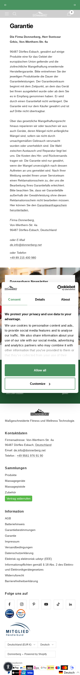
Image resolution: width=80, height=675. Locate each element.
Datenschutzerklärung (19, 556)
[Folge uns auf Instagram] (21, 608)
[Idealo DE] (9, 617)
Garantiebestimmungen (20, 533)
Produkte (11, 478)
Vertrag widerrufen (19, 502)
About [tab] (65, 299)
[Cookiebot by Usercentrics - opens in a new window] (57, 288)
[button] (69, 672)
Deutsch (45, 648)
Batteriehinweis (15, 527)
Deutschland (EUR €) (19, 648)
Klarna (40, 10)
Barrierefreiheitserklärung (21, 584)
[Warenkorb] (69, 17)
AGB (8, 522)
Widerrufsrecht (14, 579)
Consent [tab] (14, 299)
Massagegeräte (15, 484)
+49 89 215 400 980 (23, 261)
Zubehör (10, 496)
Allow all (40, 370)
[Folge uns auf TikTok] (58, 608)
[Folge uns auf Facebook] (9, 608)
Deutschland (43, 448)
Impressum (12, 545)
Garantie (10, 539)
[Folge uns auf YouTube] (46, 608)
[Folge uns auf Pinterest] (34, 608)
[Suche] (14, 17)
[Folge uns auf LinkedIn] (70, 608)
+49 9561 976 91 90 (30, 459)
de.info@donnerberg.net (30, 454)
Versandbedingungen (19, 551)
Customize (37, 383)
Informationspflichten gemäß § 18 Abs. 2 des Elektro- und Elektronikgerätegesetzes (39, 571)
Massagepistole (15, 490)
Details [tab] (40, 299)
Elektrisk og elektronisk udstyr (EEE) (28, 562)
